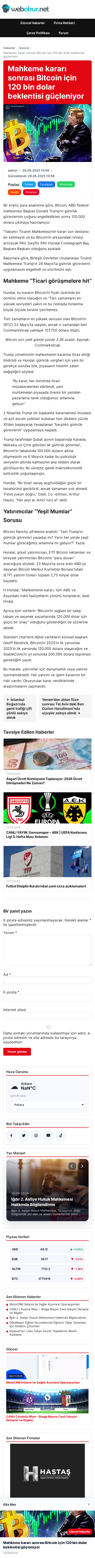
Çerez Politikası (38, 33)
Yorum (10, 932)
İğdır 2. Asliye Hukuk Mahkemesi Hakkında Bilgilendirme (48, 1317)
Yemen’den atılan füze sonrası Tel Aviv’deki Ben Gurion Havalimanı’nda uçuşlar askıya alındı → (63, 706)
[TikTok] (61, 1135)
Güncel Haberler (32, 23)
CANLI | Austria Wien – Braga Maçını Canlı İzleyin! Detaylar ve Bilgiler (49, 1310)
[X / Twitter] (24, 1135)
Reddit (15, 192)
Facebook (46, 184)
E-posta (11, 992)
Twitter (29, 184)
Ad (7, 974)
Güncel (24, 48)
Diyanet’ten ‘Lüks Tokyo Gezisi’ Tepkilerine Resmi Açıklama (43, 1332)
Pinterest (31, 192)
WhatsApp (66, 184)
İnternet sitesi (14, 1009)
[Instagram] (36, 1135)
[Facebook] (11, 1135)
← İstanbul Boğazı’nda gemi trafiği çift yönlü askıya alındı (19, 708)
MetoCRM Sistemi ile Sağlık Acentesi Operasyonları (45, 1304)
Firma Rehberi (64, 23)
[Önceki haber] (72, 1166)
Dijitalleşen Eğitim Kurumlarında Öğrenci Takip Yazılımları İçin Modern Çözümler (48, 1324)
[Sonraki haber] (81, 1166)
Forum (63, 33)
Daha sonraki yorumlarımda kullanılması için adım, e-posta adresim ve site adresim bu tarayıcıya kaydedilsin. (47, 1037)
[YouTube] (48, 1135)
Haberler (9, 48)
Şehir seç (18, 1095)
